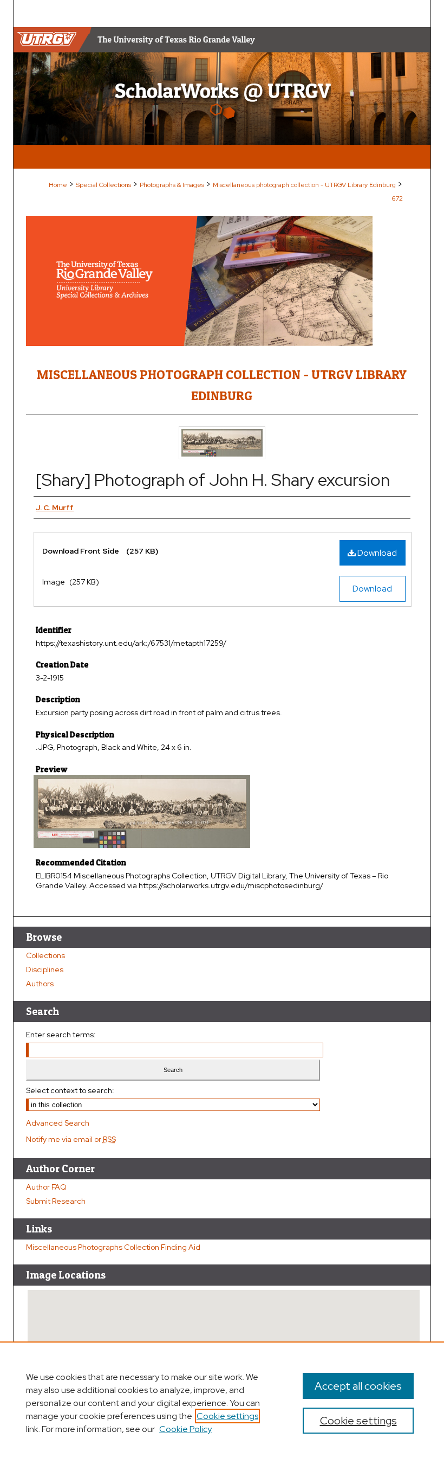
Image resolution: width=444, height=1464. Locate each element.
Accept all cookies (358, 1386)
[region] (222, 1402)
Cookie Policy (185, 1429)
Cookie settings (227, 1416)
